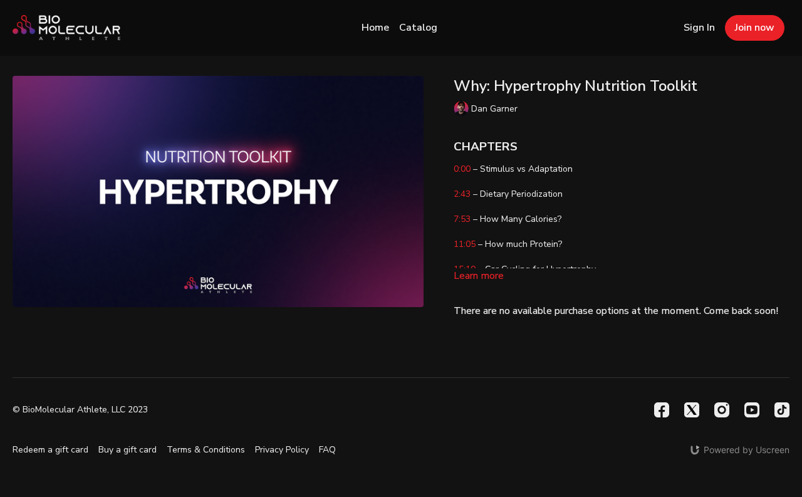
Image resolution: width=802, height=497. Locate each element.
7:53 (462, 219)
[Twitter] (691, 409)
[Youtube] (751, 409)
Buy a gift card (127, 450)
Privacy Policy (282, 450)
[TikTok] (781, 409)
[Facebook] (661, 409)
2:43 (462, 194)
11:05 (465, 244)
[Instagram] (721, 409)
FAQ (327, 450)
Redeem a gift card (50, 450)
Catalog (418, 27)
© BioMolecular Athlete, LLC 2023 (80, 409)
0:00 (462, 169)
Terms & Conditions (206, 450)
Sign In (699, 27)
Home (375, 27)
